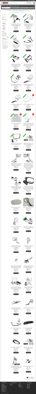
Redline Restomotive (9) (5, 43)
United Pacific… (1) (5, 47)
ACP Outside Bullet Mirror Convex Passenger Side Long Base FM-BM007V (28, 85)
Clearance (4, 26)
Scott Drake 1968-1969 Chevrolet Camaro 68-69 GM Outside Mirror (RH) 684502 (16, 246)
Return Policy (3, 385)
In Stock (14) (4, 24)
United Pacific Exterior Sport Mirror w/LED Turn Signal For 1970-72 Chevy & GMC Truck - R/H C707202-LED (28, 124)
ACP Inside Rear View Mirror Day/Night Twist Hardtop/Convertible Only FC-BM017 (16, 308)
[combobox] (6, 8)
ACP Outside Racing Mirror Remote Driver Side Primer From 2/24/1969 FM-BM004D (16, 85)
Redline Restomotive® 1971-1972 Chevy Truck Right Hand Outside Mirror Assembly (28, 144)
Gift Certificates (20, 385)
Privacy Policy (3, 390)
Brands (19, 384)
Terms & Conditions (4, 391)
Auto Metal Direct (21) (4, 42)
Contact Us (7, 0)
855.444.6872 (3, 0)
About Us (3, 388)
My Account (28, 384)
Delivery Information (4, 389)
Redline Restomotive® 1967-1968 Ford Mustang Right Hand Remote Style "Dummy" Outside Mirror (28, 65)
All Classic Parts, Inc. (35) (5, 40)
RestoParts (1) (5, 48)
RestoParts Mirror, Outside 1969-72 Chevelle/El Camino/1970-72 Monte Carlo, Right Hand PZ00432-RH (16, 164)
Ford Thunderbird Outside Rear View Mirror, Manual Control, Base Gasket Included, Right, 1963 (16, 367)
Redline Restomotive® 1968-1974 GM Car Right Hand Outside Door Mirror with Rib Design (28, 266)
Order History (28, 385)
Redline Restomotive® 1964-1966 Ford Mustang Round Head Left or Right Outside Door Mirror (16, 65)
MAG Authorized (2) (5, 46)
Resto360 (3, 384)
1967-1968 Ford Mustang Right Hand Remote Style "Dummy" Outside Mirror (16, 144)
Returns (11, 385)
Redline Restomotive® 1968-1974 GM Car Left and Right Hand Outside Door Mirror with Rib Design (16, 187)
